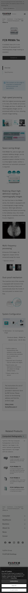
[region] (14, 580)
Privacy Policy (13, 578)
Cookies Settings (14, 581)
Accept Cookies (14, 590)
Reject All (14, 585)
